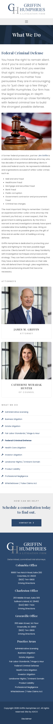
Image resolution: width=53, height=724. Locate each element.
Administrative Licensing (16, 412)
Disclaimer (26, 718)
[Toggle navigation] (26, 21)
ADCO (35, 711)
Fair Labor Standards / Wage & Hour (22, 433)
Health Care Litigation (15, 447)
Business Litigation (13, 419)
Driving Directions (26, 583)
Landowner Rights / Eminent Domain (22, 461)
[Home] (26, 9)
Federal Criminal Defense (18, 440)
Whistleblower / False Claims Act (21, 483)
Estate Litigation (12, 426)
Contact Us (25, 523)
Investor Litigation (13, 454)
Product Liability (12, 469)
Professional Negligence (16, 476)
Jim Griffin (43, 155)
